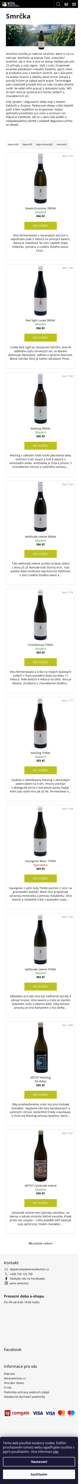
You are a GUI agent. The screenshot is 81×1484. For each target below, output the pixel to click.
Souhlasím (39, 1474)
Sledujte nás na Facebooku (27, 1278)
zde (55, 1451)
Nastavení (39, 1462)
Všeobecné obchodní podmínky (24, 1397)
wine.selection (19, 1283)
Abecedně (62, 144)
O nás (8, 1387)
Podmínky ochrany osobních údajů (26, 1392)
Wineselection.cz (15, 1378)
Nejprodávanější (44, 144)
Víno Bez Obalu (14, 1383)
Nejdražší (27, 144)
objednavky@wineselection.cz (29, 1269)
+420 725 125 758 (21, 1274)
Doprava (9, 1373)
